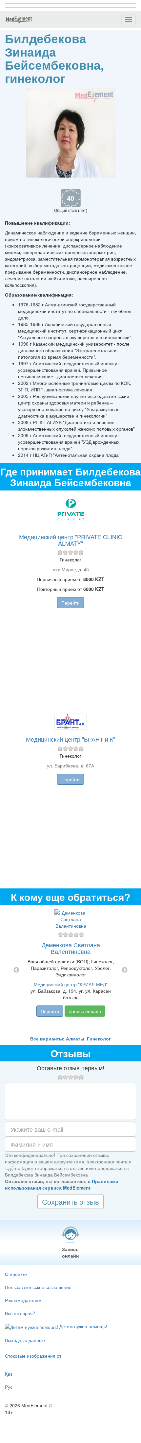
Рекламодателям (23, 1300)
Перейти (70, 602)
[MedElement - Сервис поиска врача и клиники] (18, 19)
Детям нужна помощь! (82, 1326)
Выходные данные (25, 1340)
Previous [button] (16, 970)
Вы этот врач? (20, 1313)
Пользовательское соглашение (38, 1287)
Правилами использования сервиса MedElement (61, 1184)
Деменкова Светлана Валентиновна (71, 947)
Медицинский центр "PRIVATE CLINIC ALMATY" (70, 539)
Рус (8, 1386)
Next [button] (124, 970)
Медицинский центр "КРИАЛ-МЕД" (71, 984)
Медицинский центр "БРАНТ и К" (70, 739)
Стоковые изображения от (33, 1355)
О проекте (16, 1274)
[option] (70, 970)
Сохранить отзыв (70, 1201)
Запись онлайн (85, 1011)
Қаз (8, 1373)
